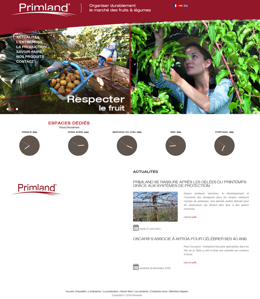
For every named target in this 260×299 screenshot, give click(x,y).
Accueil (70, 291)
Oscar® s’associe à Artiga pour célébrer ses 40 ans (190, 239)
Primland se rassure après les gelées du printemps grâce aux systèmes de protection (189, 184)
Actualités (81, 291)
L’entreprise (94, 291)
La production (110, 291)
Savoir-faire (126, 291)
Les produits (141, 291)
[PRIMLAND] (81, 10)
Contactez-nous (159, 291)
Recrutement (73, 127)
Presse (62, 127)
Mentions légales (178, 291)
